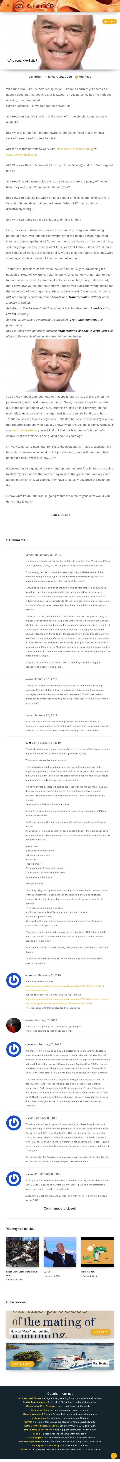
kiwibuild (65, 515)
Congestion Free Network (40, 1406)
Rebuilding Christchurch (38, 1429)
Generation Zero (40, 1410)
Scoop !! (37, 1433)
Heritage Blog (38, 1418)
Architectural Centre (29, 1398)
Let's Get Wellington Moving (40, 1426)
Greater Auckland (33, 1414)
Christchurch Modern (35, 1402)
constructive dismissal (21, 154)
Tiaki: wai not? (88, 1271)
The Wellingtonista (29, 1441)
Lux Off (47, 1271)
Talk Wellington (34, 1437)
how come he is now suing (75, 149)
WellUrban (25, 1449)
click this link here (24, 430)
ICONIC (28, 1422)
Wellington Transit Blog (45, 1445)
